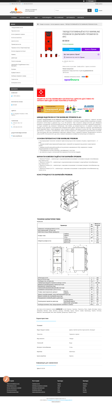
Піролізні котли (15, 31)
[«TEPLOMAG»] (16, 13)
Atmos (59, 385)
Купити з (88, 49)
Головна (14, 17)
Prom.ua (64, 398)
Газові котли (14, 79)
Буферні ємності (15, 72)
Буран (59, 383)
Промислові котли (16, 44)
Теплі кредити (46, 17)
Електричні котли (16, 82)
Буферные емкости (37, 390)
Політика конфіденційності (66, 400)
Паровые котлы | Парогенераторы (20, 47)
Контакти (81, 17)
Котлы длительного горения (14, 387)
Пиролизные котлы (11, 385)
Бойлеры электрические (38, 387)
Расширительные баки (12, 392)
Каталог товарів (25, 17)
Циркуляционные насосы (38, 392)
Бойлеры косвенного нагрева (39, 385)
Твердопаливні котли (17, 27)
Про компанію (58, 17)
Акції (36, 17)
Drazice (85, 392)
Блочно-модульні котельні (18, 51)
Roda (59, 392)
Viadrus (85, 385)
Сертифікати (70, 17)
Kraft (59, 387)
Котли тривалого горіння (57, 24)
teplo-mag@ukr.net (17, 135)
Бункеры (13, 69)
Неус (59, 390)
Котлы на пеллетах (12, 390)
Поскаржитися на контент (53, 400)
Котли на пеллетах (16, 37)
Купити (71, 49)
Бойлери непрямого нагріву (18, 76)
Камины (13, 54)
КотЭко (85, 390)
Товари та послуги (45, 24)
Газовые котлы (36, 383)
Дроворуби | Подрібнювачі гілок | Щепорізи (20, 65)
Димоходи (14, 57)
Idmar (84, 387)
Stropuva (85, 383)
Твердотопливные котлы (13, 383)
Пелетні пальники (16, 61)
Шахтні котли (15, 41)
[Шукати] (89, 10)
